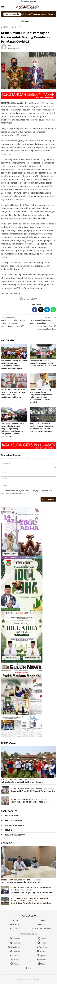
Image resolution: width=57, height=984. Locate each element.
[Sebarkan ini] (34, 309)
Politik (23, 901)
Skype (16, 960)
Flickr (43, 964)
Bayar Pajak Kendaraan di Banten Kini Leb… (21, 882)
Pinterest (16, 943)
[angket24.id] (28, 7)
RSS (29, 968)
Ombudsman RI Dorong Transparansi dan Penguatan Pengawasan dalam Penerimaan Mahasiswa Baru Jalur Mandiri (41, 395)
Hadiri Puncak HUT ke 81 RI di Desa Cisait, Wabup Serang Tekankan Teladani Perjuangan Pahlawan (14, 393)
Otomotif (27, 880)
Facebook (16, 939)
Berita (3, 780)
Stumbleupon (16, 947)
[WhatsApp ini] (53, 309)
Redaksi (42, 920)
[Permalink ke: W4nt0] (4, 47)
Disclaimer (15, 928)
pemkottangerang (13, 820)
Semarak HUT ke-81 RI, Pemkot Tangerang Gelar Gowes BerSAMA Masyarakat (43, 363)
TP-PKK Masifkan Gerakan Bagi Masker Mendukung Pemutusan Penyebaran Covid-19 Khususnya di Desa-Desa (43, 323)
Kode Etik (14, 924)
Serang (19, 780)
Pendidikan (15, 890)
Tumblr (43, 943)
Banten (4, 880)
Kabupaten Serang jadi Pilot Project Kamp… (22, 782)
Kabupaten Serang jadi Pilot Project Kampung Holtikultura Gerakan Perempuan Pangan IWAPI (14, 364)
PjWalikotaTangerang (15, 835)
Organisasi (11, 780)
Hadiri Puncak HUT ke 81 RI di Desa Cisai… (30, 802)
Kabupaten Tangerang (39, 898)
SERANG (8, 830)
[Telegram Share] (47, 309)
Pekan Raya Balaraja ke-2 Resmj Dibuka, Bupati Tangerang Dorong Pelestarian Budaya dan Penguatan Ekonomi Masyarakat (12, 429)
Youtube (43, 960)
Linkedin (43, 951)
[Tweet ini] (41, 309)
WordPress (43, 947)
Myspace (43, 955)
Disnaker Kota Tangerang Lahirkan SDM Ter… (32, 892)
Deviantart (16, 955)
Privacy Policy (41, 924)
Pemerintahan (36, 789)
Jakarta (26, 898)
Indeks (14, 920)
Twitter (43, 939)
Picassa (16, 964)
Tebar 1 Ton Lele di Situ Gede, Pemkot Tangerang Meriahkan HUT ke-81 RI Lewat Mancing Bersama (41, 427)
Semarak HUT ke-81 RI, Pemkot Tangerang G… (33, 791)
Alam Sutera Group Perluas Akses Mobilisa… (31, 903)
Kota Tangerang (23, 789)
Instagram (16, 951)
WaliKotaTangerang (14, 825)
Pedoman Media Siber (41, 928)
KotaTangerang (12, 816)
